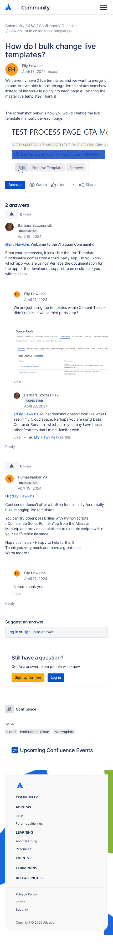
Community (35, 7)
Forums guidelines (29, 823)
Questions (69, 25)
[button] (56, 149)
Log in (13, 631)
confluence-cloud (35, 731)
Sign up (29, 631)
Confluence (48, 25)
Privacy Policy (26, 894)
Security (22, 909)
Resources (23, 849)
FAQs (19, 816)
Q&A (31, 25)
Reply (10, 446)
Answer (15, 184)
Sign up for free (28, 677)
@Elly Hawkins (17, 244)
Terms (20, 902)
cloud (11, 731)
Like (17, 381)
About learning (26, 841)
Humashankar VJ (32, 477)
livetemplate (64, 731)
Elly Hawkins (33, 65)
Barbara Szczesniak (35, 225)
